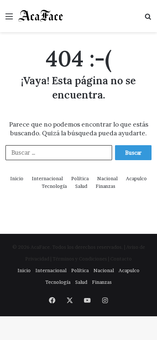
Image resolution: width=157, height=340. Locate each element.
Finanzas (105, 186)
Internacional (47, 178)
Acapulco (136, 178)
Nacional (107, 178)
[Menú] (9, 19)
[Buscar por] (148, 19)
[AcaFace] (41, 16)
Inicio (16, 178)
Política (80, 178)
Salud (81, 186)
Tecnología (54, 186)
